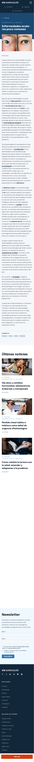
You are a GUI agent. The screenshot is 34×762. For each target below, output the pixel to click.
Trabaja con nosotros (8, 725)
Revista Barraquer (7, 736)
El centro (6, 377)
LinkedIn (16, 336)
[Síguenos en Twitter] (6, 674)
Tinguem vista (6, 739)
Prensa (4, 732)
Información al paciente (12, 22)
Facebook (4, 336)
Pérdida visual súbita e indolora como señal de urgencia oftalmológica (14, 425)
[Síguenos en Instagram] (14, 674)
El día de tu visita (6, 729)
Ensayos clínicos (6, 718)
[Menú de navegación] (30, 2)
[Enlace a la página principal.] (10, 2)
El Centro (4, 686)
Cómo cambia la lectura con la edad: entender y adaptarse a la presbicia (17, 465)
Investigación (5, 703)
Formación (5, 700)
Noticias (7, 18)
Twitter (10, 336)
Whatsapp (22, 336)
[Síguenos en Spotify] (22, 674)
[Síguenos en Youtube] (18, 674)
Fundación (5, 707)
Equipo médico (6, 696)
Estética (4, 693)
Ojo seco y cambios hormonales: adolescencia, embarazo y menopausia (16, 385)
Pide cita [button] (17, 757)
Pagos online (5, 746)
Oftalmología (5, 689)
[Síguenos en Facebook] (2, 674)
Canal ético (5, 743)
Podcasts (4, 750)
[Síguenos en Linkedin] (10, 674)
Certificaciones (6, 722)
